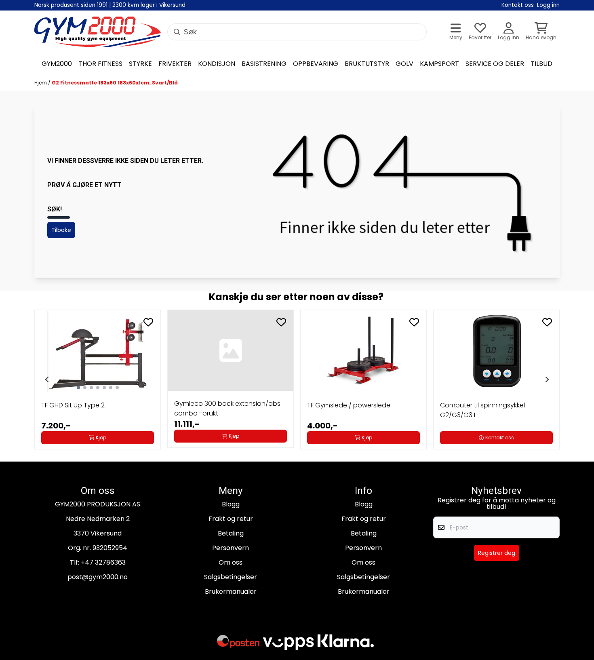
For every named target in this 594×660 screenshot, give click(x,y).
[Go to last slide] (47, 379)
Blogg (231, 504)
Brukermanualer (231, 591)
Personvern (230, 547)
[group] (97, 379)
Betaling (231, 533)
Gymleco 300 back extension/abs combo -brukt (227, 408)
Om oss (230, 562)
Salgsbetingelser (230, 577)
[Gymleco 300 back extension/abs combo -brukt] (230, 350)
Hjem (41, 82)
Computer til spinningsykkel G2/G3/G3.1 (482, 410)
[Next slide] (546, 379)
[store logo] (97, 32)
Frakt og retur (231, 518)
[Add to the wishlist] (148, 322)
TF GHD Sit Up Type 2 (73, 405)
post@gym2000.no (97, 577)
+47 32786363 (103, 562)
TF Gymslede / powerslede (348, 405)
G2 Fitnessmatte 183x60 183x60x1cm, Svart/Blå (115, 82)
